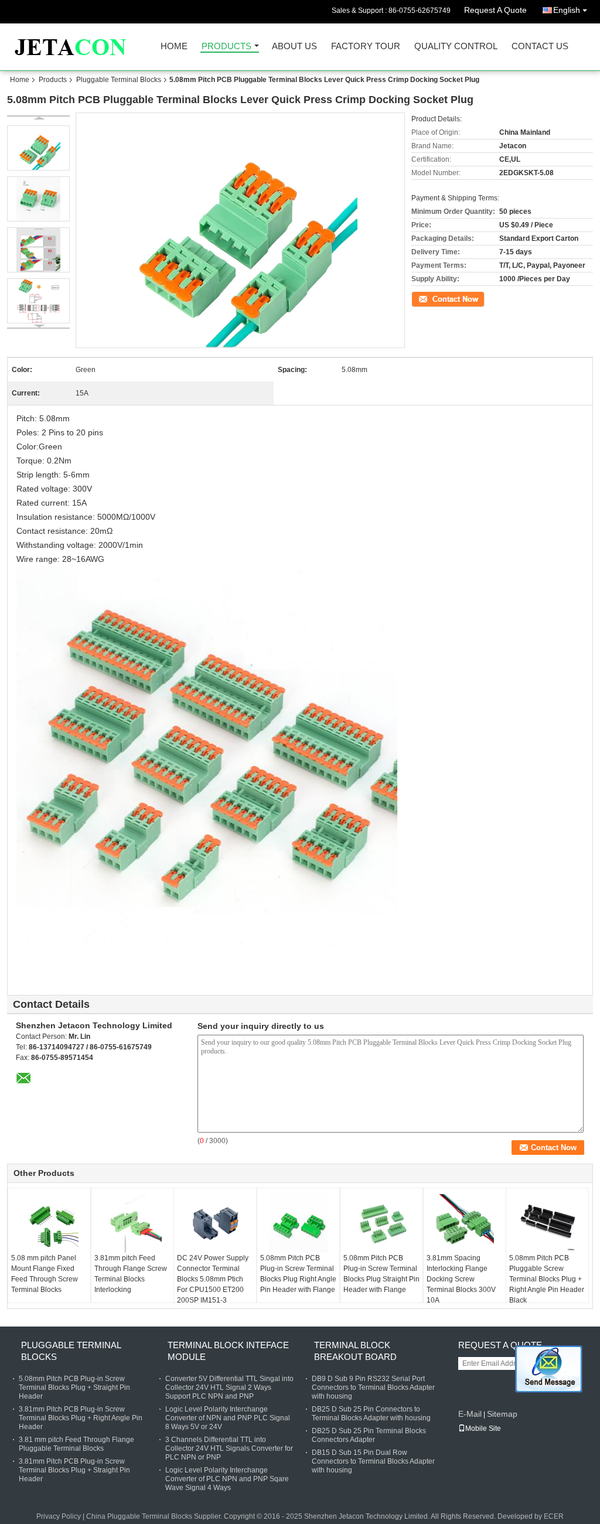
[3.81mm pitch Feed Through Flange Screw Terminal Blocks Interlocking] (132, 1223)
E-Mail (470, 1414)
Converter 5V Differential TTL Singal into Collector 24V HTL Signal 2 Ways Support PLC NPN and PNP (229, 1387)
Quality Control (455, 46)
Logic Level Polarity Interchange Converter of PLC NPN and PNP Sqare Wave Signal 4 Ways (227, 1479)
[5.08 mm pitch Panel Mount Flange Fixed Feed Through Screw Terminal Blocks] (49, 1223)
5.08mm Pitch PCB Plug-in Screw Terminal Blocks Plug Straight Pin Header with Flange (381, 1274)
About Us (294, 46)
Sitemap (502, 1414)
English (566, 10)
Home (174, 46)
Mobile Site (483, 1428)
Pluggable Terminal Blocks (118, 80)
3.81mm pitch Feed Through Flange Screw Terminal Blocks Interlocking (130, 1274)
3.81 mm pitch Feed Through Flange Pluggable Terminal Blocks (76, 1444)
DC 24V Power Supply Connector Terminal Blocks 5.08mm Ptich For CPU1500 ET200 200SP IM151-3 (212, 1279)
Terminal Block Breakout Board (355, 1351)
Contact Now (431, 298)
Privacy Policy (58, 1516)
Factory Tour (365, 46)
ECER (554, 1516)
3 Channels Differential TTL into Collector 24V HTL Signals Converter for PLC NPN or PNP (229, 1448)
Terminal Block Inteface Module (228, 1351)
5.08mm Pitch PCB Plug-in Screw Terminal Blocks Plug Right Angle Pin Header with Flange (298, 1274)
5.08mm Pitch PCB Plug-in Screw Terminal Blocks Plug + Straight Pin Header (74, 1387)
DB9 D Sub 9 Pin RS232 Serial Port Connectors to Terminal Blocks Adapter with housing (373, 1387)
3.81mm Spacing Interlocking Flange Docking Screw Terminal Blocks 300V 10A (461, 1279)
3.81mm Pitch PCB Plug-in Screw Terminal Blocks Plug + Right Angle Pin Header (80, 1418)
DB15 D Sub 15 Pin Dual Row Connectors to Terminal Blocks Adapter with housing (373, 1461)
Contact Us (540, 46)
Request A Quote (495, 10)
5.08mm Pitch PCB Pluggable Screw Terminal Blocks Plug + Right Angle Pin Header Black (546, 1279)
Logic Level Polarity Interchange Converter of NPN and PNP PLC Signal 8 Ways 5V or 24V (227, 1418)
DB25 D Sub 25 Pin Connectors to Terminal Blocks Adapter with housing (371, 1413)
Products (226, 46)
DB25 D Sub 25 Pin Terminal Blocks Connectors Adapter (369, 1435)
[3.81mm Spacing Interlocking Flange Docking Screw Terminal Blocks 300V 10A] (465, 1223)
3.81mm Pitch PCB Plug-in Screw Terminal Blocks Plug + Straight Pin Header (74, 1470)
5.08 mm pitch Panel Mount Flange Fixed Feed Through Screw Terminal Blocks (44, 1274)
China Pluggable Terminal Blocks (139, 1516)
